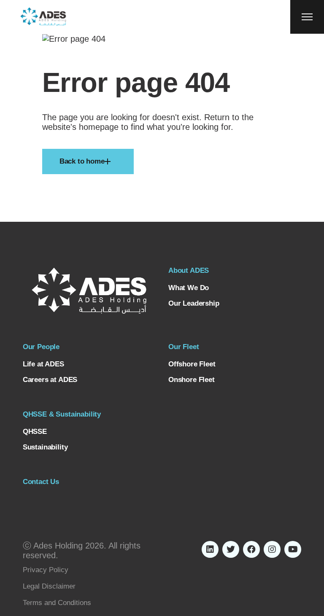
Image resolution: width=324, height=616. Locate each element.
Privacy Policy (45, 570)
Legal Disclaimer (49, 586)
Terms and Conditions (57, 603)
